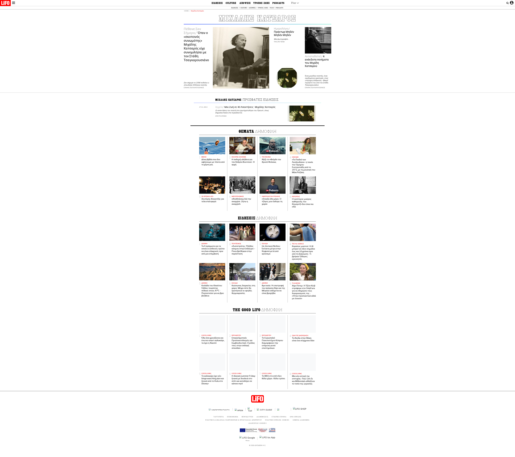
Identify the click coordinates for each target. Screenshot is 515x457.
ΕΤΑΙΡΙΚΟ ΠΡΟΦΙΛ (279, 417)
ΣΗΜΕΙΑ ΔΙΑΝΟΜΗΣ (301, 420)
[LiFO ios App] (268, 438)
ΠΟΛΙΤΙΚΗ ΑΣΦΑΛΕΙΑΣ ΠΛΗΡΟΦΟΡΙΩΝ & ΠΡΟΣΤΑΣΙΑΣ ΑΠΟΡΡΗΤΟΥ (233, 420)
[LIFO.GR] (5, 3)
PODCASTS (278, 3)
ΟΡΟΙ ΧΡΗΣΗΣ (295, 417)
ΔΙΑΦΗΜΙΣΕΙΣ (262, 417)
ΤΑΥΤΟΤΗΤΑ (219, 417)
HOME (186, 11)
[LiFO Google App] (247, 438)
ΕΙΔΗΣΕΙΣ (217, 3)
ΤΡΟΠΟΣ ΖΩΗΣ (261, 3)
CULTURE (231, 3)
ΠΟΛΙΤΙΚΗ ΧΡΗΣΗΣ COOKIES (277, 420)
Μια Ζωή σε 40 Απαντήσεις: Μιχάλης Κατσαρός (250, 107)
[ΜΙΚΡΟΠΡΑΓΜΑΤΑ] (220, 409)
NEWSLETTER (247, 417)
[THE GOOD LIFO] (250, 409)
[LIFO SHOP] (299, 409)
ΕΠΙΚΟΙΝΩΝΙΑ (232, 417)
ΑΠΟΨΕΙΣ (245, 3)
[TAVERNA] (283, 409)
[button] (13, 3)
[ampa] (239, 409)
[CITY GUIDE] (265, 409)
